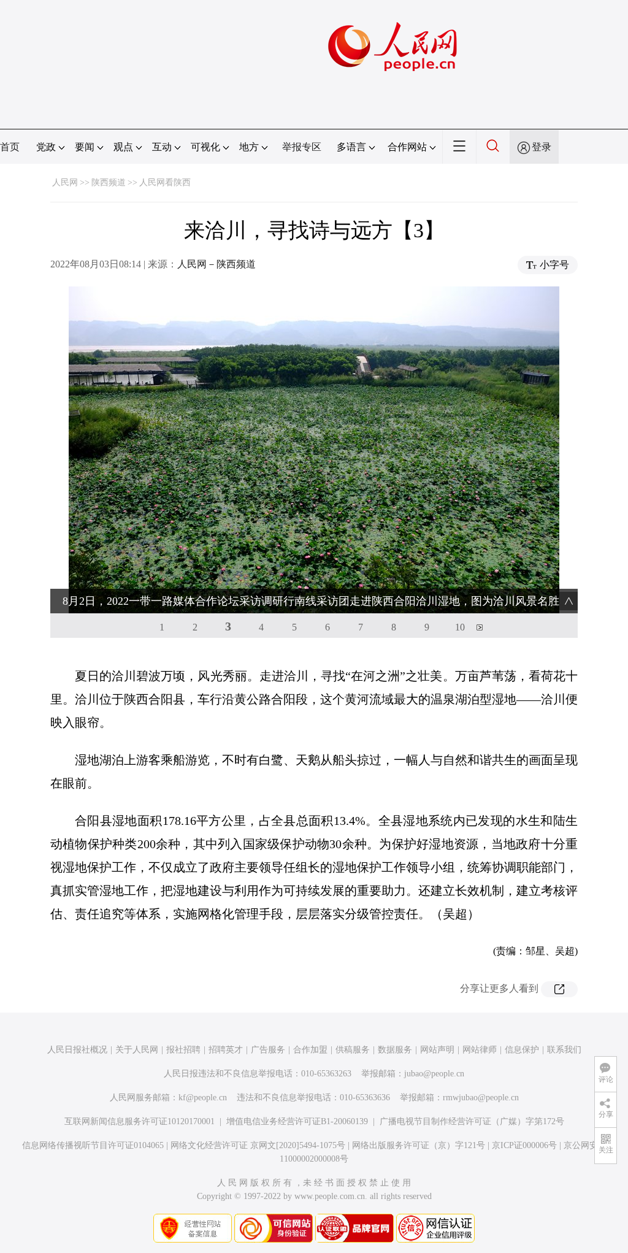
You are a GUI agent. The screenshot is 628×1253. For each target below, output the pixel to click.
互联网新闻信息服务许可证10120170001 (139, 1121)
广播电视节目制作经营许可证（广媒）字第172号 (472, 1121)
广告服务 (268, 1049)
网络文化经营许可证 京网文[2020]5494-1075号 (257, 1145)
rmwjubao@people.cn (481, 1097)
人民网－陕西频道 (216, 264)
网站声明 (437, 1049)
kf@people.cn (202, 1097)
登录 (541, 147)
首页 (10, 147)
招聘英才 (226, 1049)
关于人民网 (136, 1049)
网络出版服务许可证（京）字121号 (418, 1145)
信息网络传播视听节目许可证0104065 (93, 1145)
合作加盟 (310, 1049)
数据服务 (395, 1049)
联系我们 (564, 1049)
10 (460, 627)
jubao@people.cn (434, 1073)
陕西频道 (108, 182)
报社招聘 (183, 1049)
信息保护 (522, 1049)
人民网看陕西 (165, 182)
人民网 (65, 182)
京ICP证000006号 (524, 1145)
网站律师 (479, 1049)
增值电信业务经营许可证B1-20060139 (297, 1121)
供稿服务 (352, 1049)
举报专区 (301, 147)
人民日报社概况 (77, 1049)
